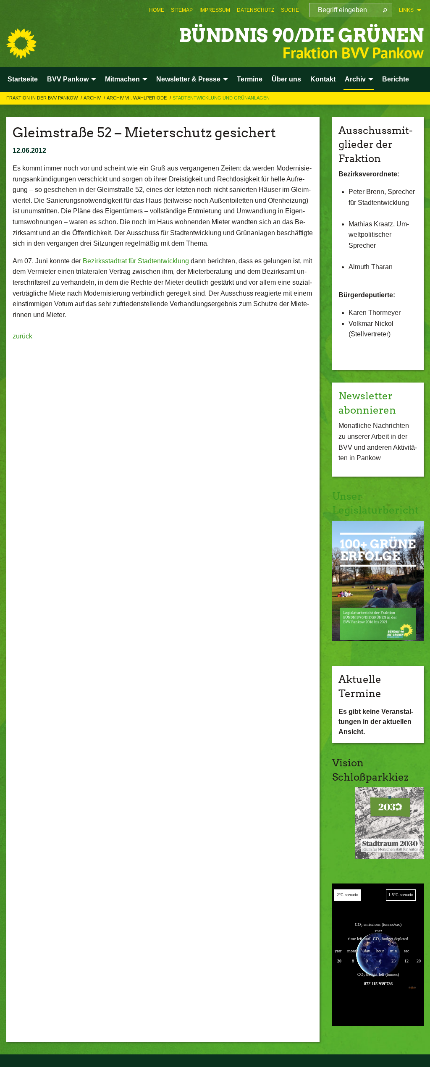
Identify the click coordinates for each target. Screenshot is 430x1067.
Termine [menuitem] (249, 79)
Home (156, 10)
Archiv (93, 97)
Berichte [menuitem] (395, 79)
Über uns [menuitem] (286, 79)
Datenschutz (255, 10)
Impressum (214, 10)
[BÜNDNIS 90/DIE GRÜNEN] (21, 44)
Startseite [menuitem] (23, 79)
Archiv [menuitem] (355, 79)
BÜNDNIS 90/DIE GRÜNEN (301, 35)
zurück (22, 336)
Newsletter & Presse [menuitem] (188, 79)
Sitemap (182, 10)
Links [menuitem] (406, 10)
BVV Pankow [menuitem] (68, 79)
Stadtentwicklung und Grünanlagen (221, 97)
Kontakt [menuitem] (323, 79)
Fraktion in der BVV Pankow (42, 97)
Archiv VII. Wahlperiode (137, 97)
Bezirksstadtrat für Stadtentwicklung (136, 261)
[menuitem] (156, 10)
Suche (290, 10)
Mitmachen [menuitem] (122, 79)
